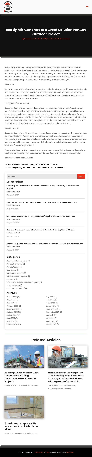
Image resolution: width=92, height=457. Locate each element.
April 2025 (10, 321)
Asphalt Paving (12, 267)
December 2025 (13, 309)
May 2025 (49, 318)
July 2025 (49, 315)
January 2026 (51, 306)
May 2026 (50, 300)
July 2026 (49, 297)
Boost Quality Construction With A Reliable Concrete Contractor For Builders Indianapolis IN (45, 244)
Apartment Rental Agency (17, 261)
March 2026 (50, 303)
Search (81, 176)
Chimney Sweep (13, 285)
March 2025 (50, 321)
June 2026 (11, 300)
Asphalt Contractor (14, 264)
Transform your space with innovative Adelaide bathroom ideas (22, 426)
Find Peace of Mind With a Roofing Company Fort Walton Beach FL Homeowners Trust (42, 202)
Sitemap (69, 452)
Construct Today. (42, 452)
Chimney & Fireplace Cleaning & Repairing (23, 282)
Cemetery (11, 279)
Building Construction (15, 273)
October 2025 (12, 312)
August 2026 (12, 297)
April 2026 (10, 303)
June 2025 (11, 318)
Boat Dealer (11, 270)
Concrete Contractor (15, 288)
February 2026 (12, 306)
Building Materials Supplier (17, 276)
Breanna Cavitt (30, 39)
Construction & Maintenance (58, 39)
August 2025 (11, 315)
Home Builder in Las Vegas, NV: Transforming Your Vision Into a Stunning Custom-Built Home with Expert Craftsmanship (66, 377)
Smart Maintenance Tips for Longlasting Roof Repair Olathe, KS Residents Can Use (41, 216)
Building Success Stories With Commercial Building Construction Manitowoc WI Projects (21, 377)
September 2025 (52, 312)
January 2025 (51, 324)
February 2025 (12, 324)
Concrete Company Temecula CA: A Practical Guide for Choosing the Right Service (41, 230)
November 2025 (52, 309)
